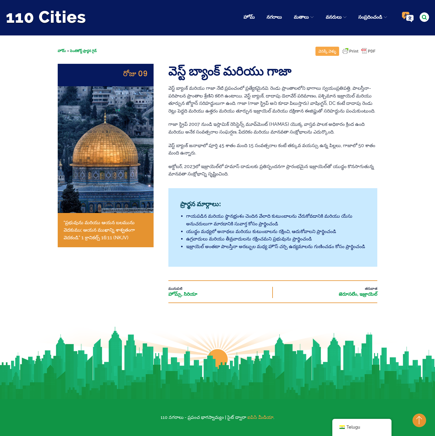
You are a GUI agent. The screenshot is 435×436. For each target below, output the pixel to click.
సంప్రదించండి (370, 17)
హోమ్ (249, 17)
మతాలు (301, 17)
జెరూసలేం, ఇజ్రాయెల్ (358, 294)
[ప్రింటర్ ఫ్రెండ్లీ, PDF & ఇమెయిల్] (359, 54)
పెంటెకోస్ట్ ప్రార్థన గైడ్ (83, 51)
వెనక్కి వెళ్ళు (327, 51)
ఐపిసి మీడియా (260, 417)
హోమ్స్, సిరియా (182, 294)
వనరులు (334, 17)
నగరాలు (274, 17)
